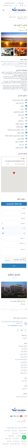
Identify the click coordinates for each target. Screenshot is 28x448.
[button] (16, 5)
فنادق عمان (15, 438)
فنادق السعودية (23, 346)
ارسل (14, 266)
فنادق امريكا (23, 357)
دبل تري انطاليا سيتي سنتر (18, 301)
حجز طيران (24, 389)
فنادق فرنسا (24, 362)
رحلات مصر (24, 381)
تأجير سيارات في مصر (21, 396)
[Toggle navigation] (3, 10)
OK (8, 164)
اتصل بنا (25, 338)
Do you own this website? (20, 164)
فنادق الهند (24, 367)
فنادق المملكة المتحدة (21, 359)
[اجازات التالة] (19, 10)
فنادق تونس (24, 365)
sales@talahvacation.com (9, 3)
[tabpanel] (14, 293)
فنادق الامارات (23, 354)
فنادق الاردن (24, 370)
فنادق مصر (24, 349)
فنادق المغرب (23, 373)
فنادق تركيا (24, 351)
